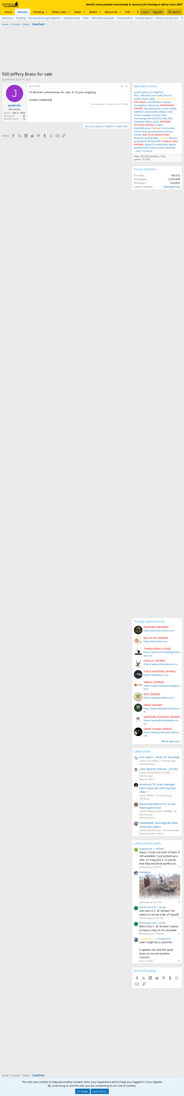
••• (179, 866)
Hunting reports (144, 18)
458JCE (162, 111)
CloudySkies (140, 105)
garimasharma (156, 131)
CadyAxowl (161, 144)
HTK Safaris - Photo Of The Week (159, 757)
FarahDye (170, 147)
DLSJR (162, 907)
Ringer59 (138, 138)
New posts (7, 18)
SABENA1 (139, 111)
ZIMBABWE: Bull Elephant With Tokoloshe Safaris (158, 824)
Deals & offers (146, 779)
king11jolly (160, 115)
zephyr (172, 144)
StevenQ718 (154, 118)
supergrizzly (145, 848)
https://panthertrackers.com (159, 630)
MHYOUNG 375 (147, 907)
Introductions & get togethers (44, 18)
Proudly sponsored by (149, 621)
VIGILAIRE (167, 118)
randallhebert (154, 102)
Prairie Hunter (156, 147)
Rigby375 (150, 144)
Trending (38, 12)
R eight (159, 124)
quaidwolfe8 (151, 138)
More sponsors (171, 741)
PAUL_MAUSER (142, 95)
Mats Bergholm (152, 108)
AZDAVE (160, 848)
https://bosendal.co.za (155, 641)
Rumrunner (168, 128)
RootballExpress (142, 128)
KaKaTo (138, 98)
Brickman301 (155, 141)
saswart (167, 102)
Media (93, 12)
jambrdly (9, 79)
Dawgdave (145, 872)
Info (127, 12)
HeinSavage (140, 118)
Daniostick (153, 105)
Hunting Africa (124, 18)
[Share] (121, 86)
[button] (46, 12)
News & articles (72, 18)
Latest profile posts (147, 843)
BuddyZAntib (141, 147)
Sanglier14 (147, 115)
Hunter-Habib (168, 108)
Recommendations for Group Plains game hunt (157, 805)
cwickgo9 (139, 121)
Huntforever (164, 938)
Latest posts (142, 751)
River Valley (149, 98)
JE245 (156, 121)
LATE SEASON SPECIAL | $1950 (158, 769)
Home (8, 12)
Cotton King (140, 131)
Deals (77, 12)
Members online (145, 86)
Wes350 (173, 138)
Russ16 (167, 95)
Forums (22, 12)
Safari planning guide (102, 18)
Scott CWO (157, 95)
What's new (59, 12)
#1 (126, 86)
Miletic (148, 121)
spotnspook (140, 141)
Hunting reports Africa (151, 833)
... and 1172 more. (143, 151)
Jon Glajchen (156, 92)
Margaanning (172, 186)
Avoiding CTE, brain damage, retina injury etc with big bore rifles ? (157, 788)
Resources (111, 12)
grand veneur (141, 92)
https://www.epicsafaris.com (159, 697)
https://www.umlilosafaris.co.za (160, 664)
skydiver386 (151, 111)
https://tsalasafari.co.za (156, 674)
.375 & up (144, 798)
